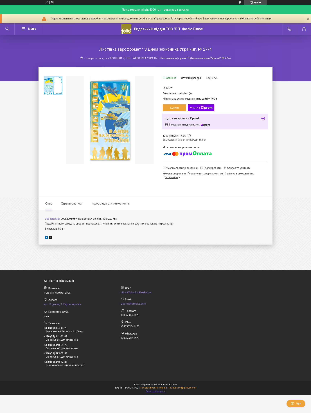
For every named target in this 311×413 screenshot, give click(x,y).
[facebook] (46, 238)
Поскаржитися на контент (154, 388)
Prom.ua (173, 384)
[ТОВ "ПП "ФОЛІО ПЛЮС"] (126, 29)
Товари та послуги (96, 58)
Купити (174, 107)
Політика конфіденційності (182, 388)
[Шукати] (7, 29)
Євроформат (52, 218)
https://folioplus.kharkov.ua (136, 292)
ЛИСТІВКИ (116, 58)
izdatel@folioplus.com (133, 303)
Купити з (195, 107)
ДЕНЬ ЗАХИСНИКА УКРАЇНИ (140, 58)
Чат (298, 403)
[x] (50, 238)
